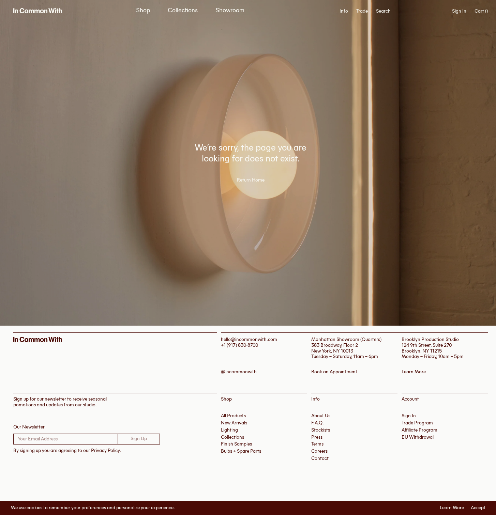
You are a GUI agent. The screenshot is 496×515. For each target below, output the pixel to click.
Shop (143, 10)
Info (344, 11)
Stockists (320, 430)
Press (316, 437)
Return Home (251, 180)
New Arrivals (234, 423)
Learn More (452, 508)
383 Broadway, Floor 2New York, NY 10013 (334, 348)
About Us (320, 416)
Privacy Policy (105, 450)
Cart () (481, 11)
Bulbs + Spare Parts (241, 451)
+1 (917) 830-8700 (239, 345)
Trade (362, 11)
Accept (478, 508)
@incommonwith (239, 372)
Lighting (229, 430)
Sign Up (139, 438)
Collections (183, 10)
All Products (233, 416)
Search (383, 11)
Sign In (459, 11)
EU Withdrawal (418, 437)
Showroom (229, 10)
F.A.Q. (317, 423)
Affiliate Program (419, 430)
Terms (317, 444)
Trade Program (417, 423)
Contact (320, 458)
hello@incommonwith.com (249, 339)
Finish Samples (236, 444)
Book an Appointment (334, 372)
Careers (319, 451)
